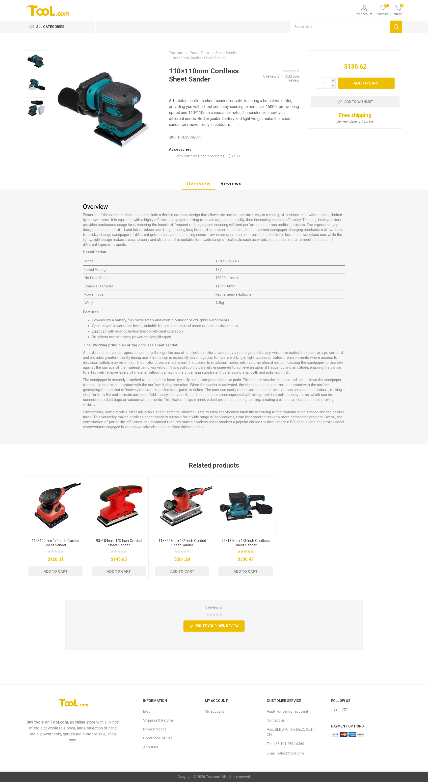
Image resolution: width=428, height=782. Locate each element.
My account (364, 14)
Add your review (292, 78)
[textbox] (339, 27)
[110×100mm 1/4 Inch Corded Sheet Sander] (55, 505)
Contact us (276, 720)
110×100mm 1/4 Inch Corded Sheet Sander (55, 542)
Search (396, 27)
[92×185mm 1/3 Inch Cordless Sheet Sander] (245, 505)
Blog (146, 711)
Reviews (231, 184)
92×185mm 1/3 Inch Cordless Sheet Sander (245, 542)
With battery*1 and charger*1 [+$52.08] (208, 156)
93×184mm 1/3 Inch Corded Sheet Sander (119, 542)
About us (150, 747)
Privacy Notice (154, 729)
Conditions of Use (158, 738)
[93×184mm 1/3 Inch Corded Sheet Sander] (119, 505)
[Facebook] (336, 710)
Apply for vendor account (287, 711)
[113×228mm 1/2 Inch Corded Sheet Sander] (182, 505)
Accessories (180, 149)
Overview (199, 184)
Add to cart (366, 83)
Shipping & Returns (158, 720)
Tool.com (59, 722)
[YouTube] (345, 710)
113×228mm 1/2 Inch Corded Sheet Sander (182, 542)
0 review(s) (272, 76)
